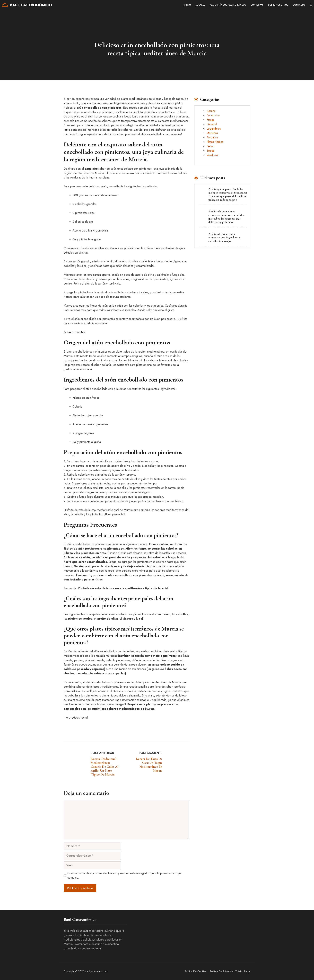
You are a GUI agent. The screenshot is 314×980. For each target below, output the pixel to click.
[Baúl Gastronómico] (5, 5)
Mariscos (212, 133)
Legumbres (214, 128)
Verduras (212, 155)
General (212, 124)
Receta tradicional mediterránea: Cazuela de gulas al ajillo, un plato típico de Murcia (104, 766)
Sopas (210, 151)
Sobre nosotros (278, 4)
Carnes (211, 111)
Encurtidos (213, 115)
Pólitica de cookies (195, 971)
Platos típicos (215, 142)
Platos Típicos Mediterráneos (228, 4)
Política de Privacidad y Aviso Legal (230, 971)
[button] (310, 5)
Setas (210, 146)
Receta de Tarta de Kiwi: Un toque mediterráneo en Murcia (149, 765)
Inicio (187, 4)
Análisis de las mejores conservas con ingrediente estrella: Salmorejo (224, 237)
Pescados (212, 137)
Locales (200, 4)
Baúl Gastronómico (31, 5)
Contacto (299, 4)
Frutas (210, 120)
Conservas (257, 4)
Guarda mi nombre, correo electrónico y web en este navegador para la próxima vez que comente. (124, 875)
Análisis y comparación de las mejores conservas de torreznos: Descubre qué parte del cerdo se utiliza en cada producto (227, 194)
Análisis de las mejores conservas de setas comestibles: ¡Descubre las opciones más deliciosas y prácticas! (226, 217)
